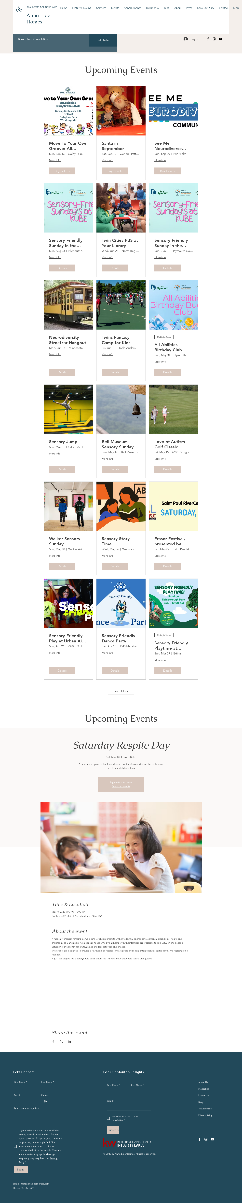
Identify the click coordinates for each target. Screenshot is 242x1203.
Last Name (47, 1082)
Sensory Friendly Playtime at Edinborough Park (172, 645)
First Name (20, 1082)
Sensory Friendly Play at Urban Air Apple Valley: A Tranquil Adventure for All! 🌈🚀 (68, 638)
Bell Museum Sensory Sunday (118, 444)
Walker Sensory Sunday (64, 541)
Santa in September (113, 146)
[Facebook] (208, 39)
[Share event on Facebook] (53, 1041)
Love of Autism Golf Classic (169, 444)
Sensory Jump (63, 441)
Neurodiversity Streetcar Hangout (67, 340)
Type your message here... (28, 1108)
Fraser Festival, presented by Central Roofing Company (170, 541)
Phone (44, 1095)
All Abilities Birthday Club (168, 347)
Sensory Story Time (116, 541)
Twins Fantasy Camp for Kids (116, 340)
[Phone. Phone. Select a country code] (46, 1102)
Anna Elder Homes (39, 18)
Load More (121, 691)
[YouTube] (221, 39)
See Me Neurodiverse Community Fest (171, 146)
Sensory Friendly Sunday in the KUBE (66, 243)
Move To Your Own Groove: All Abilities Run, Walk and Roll (68, 146)
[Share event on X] (61, 1041)
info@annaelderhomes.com (34, 1183)
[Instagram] (214, 39)
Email (17, 1095)
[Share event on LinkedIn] (69, 1041)
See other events (121, 786)
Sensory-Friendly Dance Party (118, 638)
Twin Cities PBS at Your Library (120, 243)
